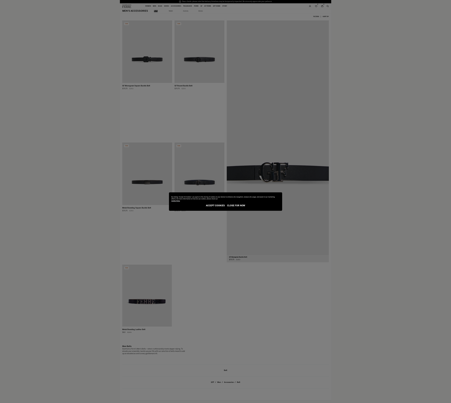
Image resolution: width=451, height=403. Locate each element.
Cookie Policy (175, 200)
